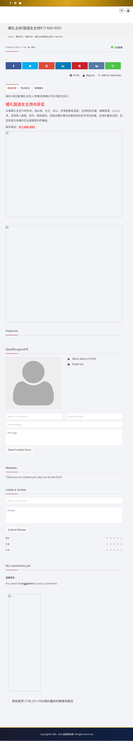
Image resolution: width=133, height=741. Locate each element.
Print (76, 75)
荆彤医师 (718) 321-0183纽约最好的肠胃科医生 (42, 701)
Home (10, 36)
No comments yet (18, 566)
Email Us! (77, 364)
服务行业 (19, 36)
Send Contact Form (19, 450)
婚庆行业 (29, 36)
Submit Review (17, 530)
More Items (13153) (84, 359)
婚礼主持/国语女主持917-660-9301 (49, 36)
